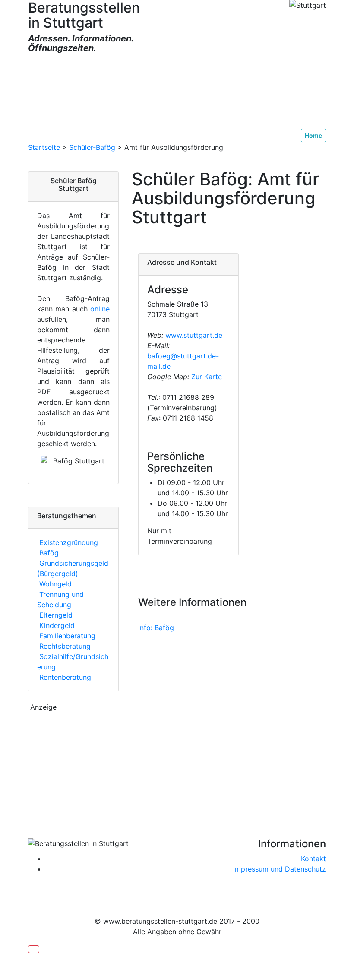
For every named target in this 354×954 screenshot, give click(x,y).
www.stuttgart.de (193, 335)
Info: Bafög (156, 627)
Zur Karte (205, 376)
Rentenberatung (64, 677)
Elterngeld (55, 615)
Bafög (48, 552)
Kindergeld (56, 625)
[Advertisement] (177, 91)
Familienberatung (66, 635)
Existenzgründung (67, 542)
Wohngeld (54, 584)
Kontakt (313, 858)
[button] (33, 949)
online (100, 308)
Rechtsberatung (64, 646)
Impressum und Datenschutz (279, 869)
